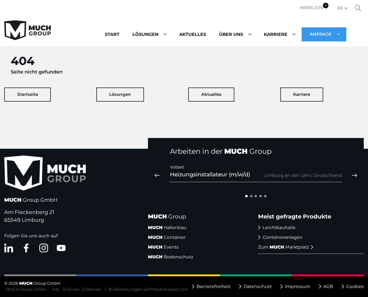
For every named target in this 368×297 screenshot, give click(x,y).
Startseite (27, 94)
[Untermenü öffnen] (165, 34)
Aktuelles (211, 94)
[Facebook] (26, 248)
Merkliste (313, 7)
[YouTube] (61, 248)
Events (163, 247)
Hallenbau (167, 227)
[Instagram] (43, 248)
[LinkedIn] (8, 248)
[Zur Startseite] (27, 31)
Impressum (297, 286)
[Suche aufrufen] (358, 8)
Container (167, 237)
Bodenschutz (170, 256)
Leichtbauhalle (279, 227)
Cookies (355, 286)
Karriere (301, 94)
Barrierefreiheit (213, 286)
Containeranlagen (282, 237)
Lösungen (120, 94)
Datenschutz (258, 286)
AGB (328, 286)
